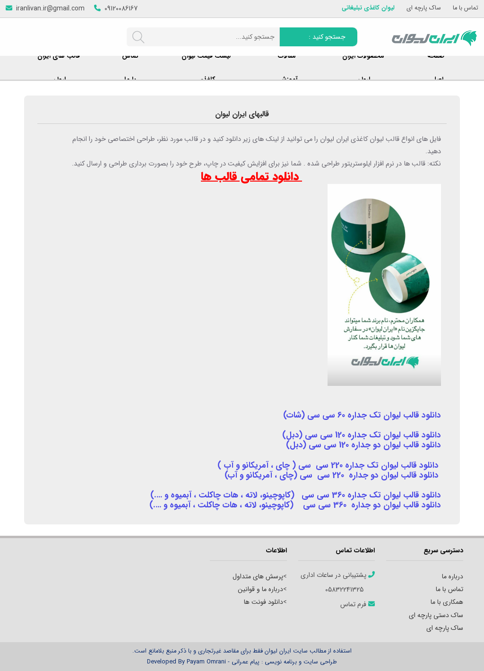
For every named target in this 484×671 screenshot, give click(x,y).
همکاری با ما (447, 602)
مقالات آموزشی (287, 68)
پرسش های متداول (258, 576)
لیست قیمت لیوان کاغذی (206, 68)
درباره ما (452, 576)
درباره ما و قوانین (260, 589)
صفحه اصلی (435, 68)
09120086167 (121, 9)
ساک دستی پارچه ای (436, 615)
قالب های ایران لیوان (58, 68)
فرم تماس (354, 605)
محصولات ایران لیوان (363, 68)
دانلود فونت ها (263, 602)
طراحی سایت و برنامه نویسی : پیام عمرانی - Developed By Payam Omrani (242, 662)
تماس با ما (465, 8)
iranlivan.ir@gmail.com (50, 9)
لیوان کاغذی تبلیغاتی (368, 8)
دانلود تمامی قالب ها (251, 177)
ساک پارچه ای (423, 8)
